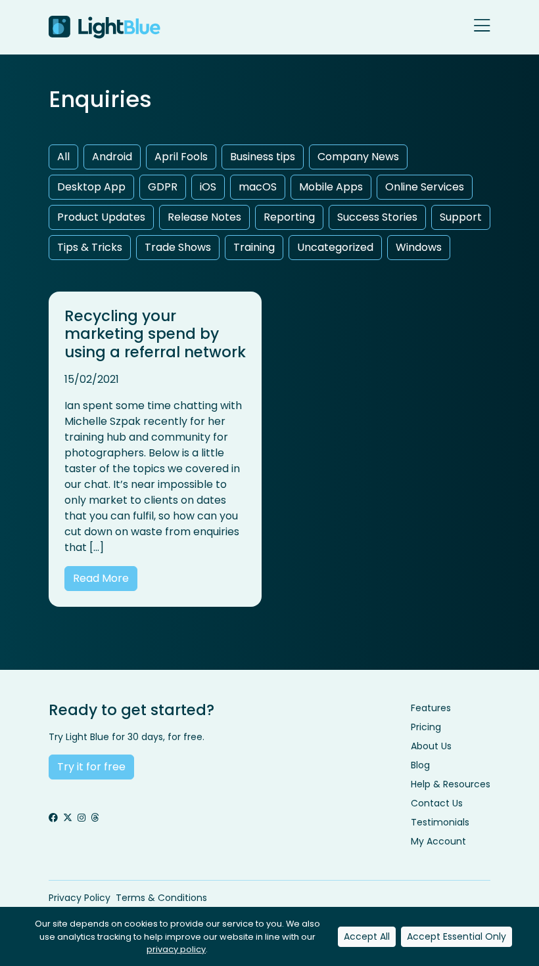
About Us (431, 746)
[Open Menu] (482, 27)
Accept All (367, 936)
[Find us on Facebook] (53, 818)
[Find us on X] (67, 818)
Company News (358, 156)
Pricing (426, 727)
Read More (101, 578)
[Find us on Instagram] (81, 818)
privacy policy (176, 949)
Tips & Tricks (89, 247)
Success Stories (377, 217)
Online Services (424, 186)
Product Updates (101, 217)
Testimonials (440, 822)
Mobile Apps (331, 186)
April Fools (181, 156)
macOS (258, 186)
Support (461, 217)
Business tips (262, 156)
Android (112, 156)
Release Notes (204, 217)
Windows (419, 247)
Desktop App (91, 186)
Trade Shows (178, 247)
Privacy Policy (79, 897)
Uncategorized (335, 247)
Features (431, 707)
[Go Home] (104, 27)
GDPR (162, 186)
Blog (420, 765)
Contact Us (437, 803)
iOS (208, 186)
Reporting (289, 217)
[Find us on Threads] (95, 818)
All (63, 156)
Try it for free (91, 766)
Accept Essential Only (456, 936)
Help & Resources (450, 784)
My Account (438, 841)
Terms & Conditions (161, 897)
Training (254, 247)
